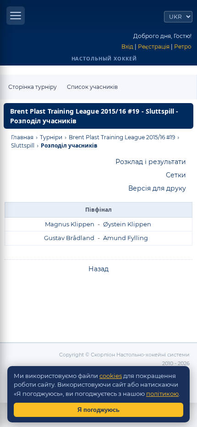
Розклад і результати (150, 162)
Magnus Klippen (69, 224)
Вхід (127, 46)
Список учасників (92, 86)
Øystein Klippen (127, 224)
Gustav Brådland (69, 237)
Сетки (176, 175)
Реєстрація (154, 46)
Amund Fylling (125, 237)
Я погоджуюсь (98, 409)
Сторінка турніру (32, 86)
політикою (162, 393)
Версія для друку (157, 188)
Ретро (183, 46)
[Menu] (15, 15)
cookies (110, 375)
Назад (98, 269)
